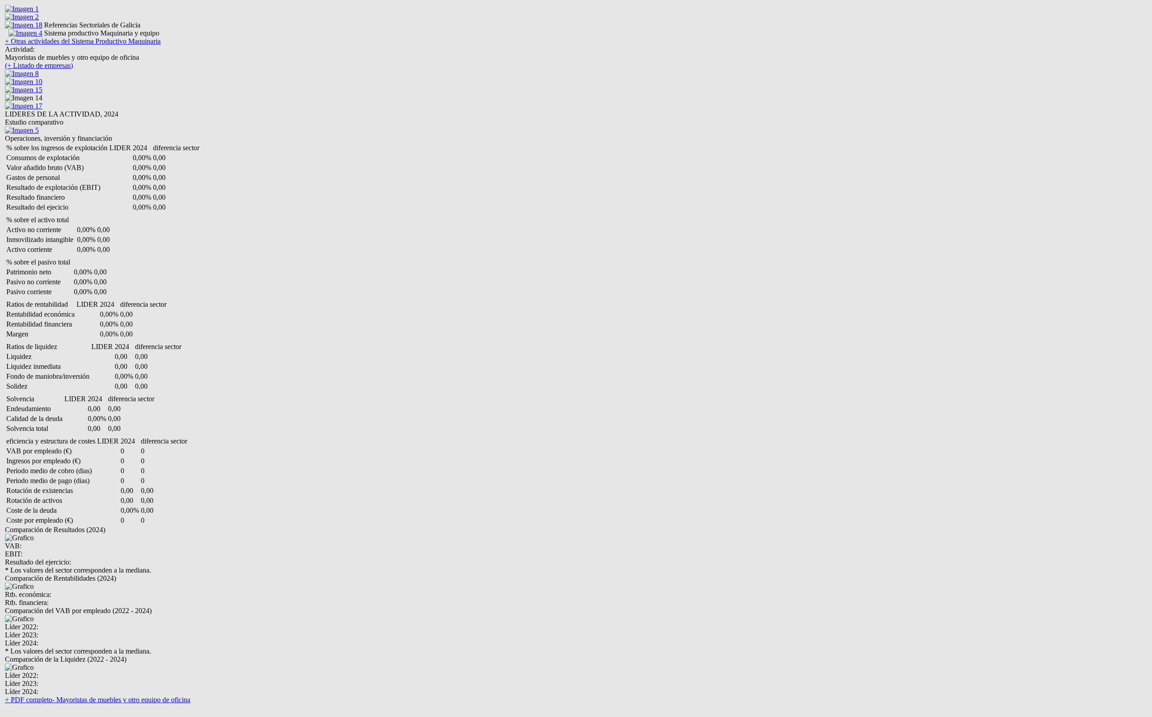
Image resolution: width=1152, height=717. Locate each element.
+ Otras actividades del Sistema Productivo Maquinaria (83, 41)
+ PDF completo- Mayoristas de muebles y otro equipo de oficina (97, 700)
